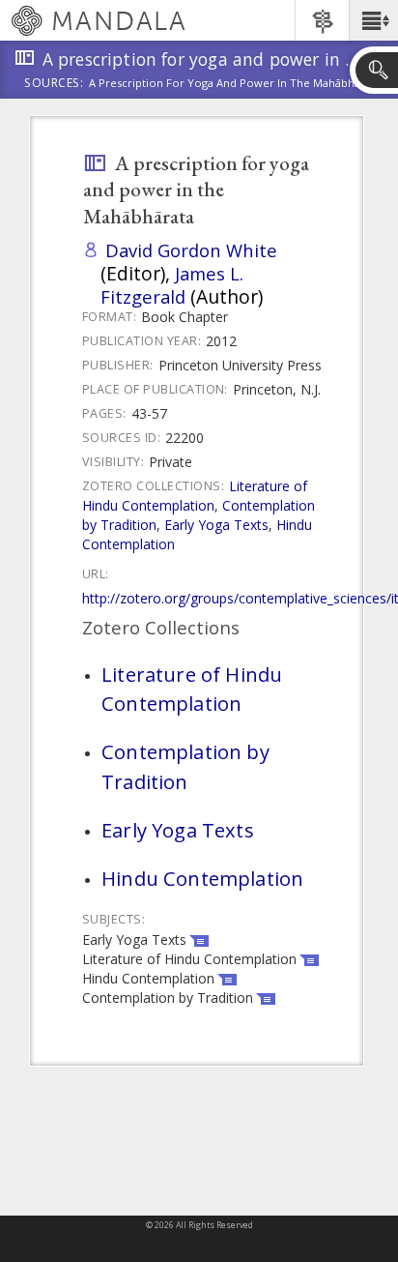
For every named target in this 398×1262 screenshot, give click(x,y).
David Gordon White (191, 250)
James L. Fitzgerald (171, 284)
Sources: (54, 84)
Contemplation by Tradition (185, 766)
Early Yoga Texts (216, 524)
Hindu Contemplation (202, 878)
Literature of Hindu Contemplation (194, 495)
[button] (373, 20)
